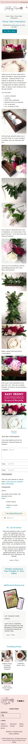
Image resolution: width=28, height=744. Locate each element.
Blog (12, 16)
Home (7, 16)
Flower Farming (7, 660)
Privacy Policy (7, 740)
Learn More (14, 560)
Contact (4, 726)
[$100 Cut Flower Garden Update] (7, 674)
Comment (5, 449)
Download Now (24, 2)
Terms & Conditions (14, 731)
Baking (21, 661)
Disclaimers (14, 734)
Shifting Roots (14, 8)
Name (4, 463)
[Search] (5, 518)
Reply (3, 498)
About (3, 724)
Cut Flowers (14, 432)
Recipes (13, 724)
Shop (21, 726)
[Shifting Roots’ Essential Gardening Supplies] (7, 651)
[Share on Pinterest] (9, 31)
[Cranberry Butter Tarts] (20, 651)
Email (4, 470)
